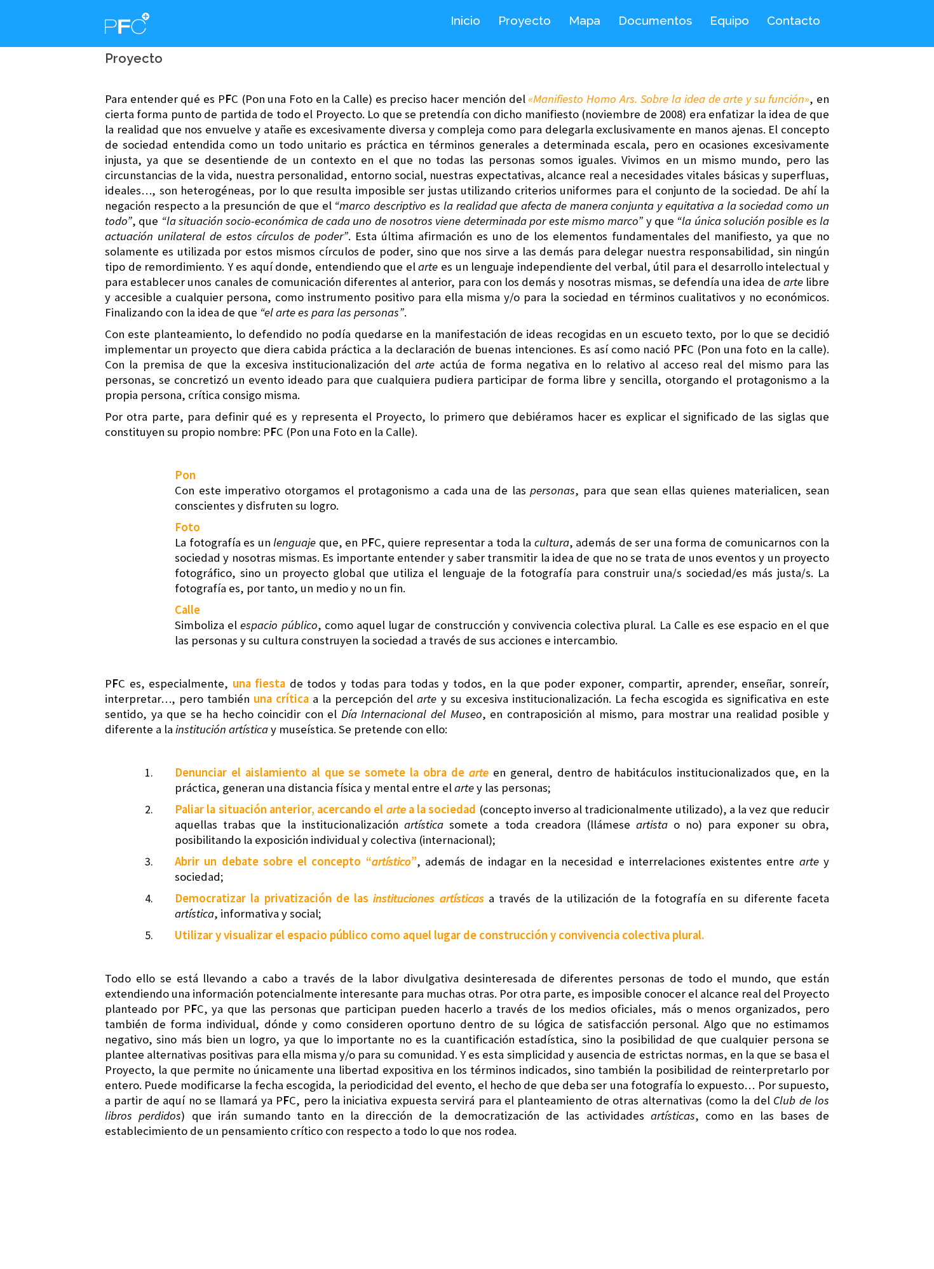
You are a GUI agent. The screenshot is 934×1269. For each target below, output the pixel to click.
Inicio (465, 20)
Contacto (793, 20)
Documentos (655, 20)
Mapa (584, 20)
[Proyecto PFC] (127, 22)
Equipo (729, 20)
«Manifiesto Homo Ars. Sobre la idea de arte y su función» (668, 99)
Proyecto (524, 20)
